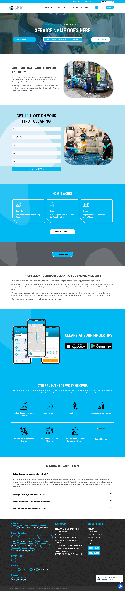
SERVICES (47, 7)
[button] (96, 7)
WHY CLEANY (68, 7)
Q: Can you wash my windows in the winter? (29, 495)
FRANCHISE (89, 7)
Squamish (60, 24)
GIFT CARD (79, 7)
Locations (53, 24)
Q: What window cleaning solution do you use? (30, 508)
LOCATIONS (57, 7)
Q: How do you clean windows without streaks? (30, 474)
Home (47, 24)
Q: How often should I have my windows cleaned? (31, 502)
